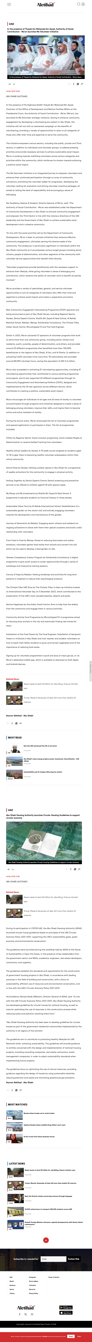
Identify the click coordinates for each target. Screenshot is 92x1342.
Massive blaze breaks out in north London (39, 1113)
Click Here (45, 1336)
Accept (71, 1336)
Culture (12, 1293)
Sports (12, 1289)
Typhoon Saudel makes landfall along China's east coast (44, 1125)
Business (12, 1285)
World (12, 1281)
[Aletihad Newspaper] (46, 4)
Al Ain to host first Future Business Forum (39, 1137)
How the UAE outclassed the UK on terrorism (40, 746)
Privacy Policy (33, 1293)
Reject (79, 1336)
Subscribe (73, 1259)
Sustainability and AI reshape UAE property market (43, 772)
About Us (32, 1289)
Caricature (32, 1285)
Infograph (32, 1277)
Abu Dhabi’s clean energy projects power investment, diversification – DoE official (51, 760)
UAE (11, 1277)
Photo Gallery (33, 1281)
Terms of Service (53, 1277)
